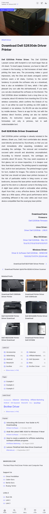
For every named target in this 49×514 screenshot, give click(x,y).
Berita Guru (10, 483)
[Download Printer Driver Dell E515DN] (36, 334)
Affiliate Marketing (35, 356)
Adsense (32, 352)
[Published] (17, 4)
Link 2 (8, 500)
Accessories (10, 352)
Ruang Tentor (11, 486)
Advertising (10, 356)
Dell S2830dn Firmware (38, 220)
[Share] (41, 3)
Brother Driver (34, 366)
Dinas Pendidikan (12, 476)
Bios (30, 363)
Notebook (11, 450)
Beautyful (10, 363)
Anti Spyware (34, 359)
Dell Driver (7, 40)
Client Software (13, 428)
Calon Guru (10, 480)
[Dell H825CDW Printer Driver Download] (13, 334)
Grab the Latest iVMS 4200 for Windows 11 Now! (25, 432)
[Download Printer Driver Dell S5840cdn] (36, 291)
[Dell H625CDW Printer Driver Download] (13, 313)
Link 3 (8, 503)
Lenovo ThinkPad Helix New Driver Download (24, 447)
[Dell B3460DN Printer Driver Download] (36, 313)
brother (9, 366)
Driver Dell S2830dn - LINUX (35, 230)
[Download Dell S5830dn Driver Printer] (13, 291)
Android (9, 359)
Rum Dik (9, 497)
